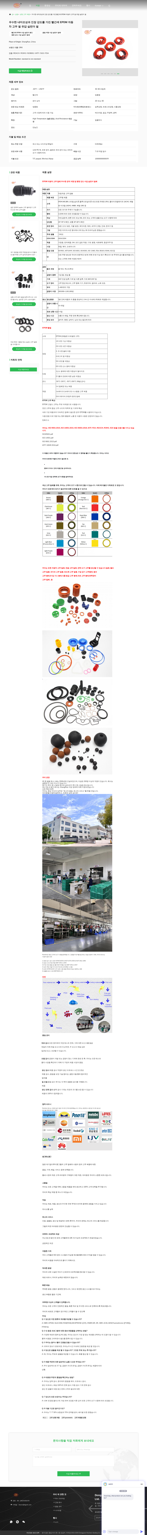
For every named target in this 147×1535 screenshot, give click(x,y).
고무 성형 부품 (55, 1417)
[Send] (141, 1531)
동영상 (47, 5)
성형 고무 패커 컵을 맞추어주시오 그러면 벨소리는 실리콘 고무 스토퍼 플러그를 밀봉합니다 (24, 299)
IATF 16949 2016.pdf (50, 445)
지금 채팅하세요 (24, 71)
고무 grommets (67, 1417)
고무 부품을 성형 (80, 1417)
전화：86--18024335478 (20, 1501)
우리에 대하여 (61, 5)
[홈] (17, 5)
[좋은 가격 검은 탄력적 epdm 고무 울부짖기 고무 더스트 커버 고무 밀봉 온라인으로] (24, 190)
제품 (38, 5)
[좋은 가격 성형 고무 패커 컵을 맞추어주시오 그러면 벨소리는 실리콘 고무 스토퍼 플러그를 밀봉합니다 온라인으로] (24, 280)
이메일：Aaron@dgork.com (21, 1505)
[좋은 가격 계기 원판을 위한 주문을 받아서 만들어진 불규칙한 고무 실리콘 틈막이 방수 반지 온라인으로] (24, 235)
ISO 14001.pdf (47, 438)
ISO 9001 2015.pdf (49, 441)
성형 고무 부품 (25, 14)
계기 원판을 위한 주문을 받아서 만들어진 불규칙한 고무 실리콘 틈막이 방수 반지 (24, 254)
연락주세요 (77, 5)
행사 (88, 5)
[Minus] (141, 1484)
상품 (16, 14)
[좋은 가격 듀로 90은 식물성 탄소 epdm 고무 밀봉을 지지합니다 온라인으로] (24, 325)
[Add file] (104, 1531)
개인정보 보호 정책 (32, 1533)
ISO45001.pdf (47, 434)
